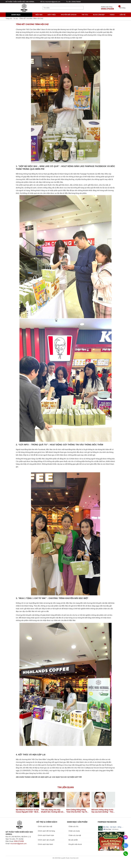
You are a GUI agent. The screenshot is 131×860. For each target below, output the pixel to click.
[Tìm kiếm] (82, 8)
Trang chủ (9, 18)
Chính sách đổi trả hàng (46, 831)
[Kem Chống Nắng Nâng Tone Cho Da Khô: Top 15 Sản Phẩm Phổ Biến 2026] (78, 800)
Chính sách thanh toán (46, 835)
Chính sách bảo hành (45, 844)
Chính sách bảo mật (45, 826)
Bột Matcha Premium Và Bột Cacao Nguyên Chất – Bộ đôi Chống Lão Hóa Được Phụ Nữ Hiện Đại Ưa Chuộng (28, 811)
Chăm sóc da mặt (75, 835)
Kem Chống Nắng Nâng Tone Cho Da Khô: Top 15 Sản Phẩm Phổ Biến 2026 (76, 811)
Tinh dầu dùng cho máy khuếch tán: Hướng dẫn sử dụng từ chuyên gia (52, 811)
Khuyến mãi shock (68, 15)
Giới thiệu (52, 15)
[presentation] (17, 803)
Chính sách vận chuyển (46, 840)
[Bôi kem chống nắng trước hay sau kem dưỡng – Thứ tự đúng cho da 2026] (103, 800)
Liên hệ (122, 15)
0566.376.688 (19, 841)
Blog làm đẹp (99, 15)
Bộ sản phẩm (73, 840)
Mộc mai (39, 15)
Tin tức (85, 15)
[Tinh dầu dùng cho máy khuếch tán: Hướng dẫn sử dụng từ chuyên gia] (53, 800)
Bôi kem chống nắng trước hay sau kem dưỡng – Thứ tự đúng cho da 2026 (102, 811)
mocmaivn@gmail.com (18, 844)
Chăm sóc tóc (73, 826)
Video (112, 15)
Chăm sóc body (74, 831)
